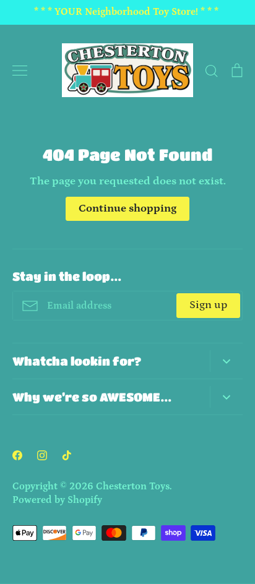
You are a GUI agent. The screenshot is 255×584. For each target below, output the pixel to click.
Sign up (208, 305)
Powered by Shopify (57, 500)
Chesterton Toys (133, 486)
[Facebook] (17, 455)
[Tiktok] (66, 455)
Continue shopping (127, 208)
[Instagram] (42, 455)
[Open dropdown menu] (226, 361)
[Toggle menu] (19, 71)
